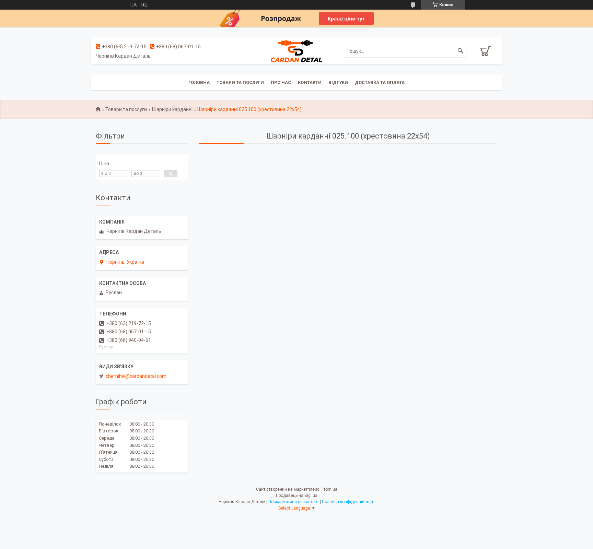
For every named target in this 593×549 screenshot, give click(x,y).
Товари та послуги (240, 82)
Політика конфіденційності (348, 501)
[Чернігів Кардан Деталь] (296, 50)
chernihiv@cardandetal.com (136, 376)
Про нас (281, 82)
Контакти (310, 82)
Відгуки (338, 82)
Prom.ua (329, 489)
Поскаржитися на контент (293, 501)
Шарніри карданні (172, 109)
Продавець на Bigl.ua (296, 495)
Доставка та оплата (380, 82)
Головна (199, 82)
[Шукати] (460, 51)
